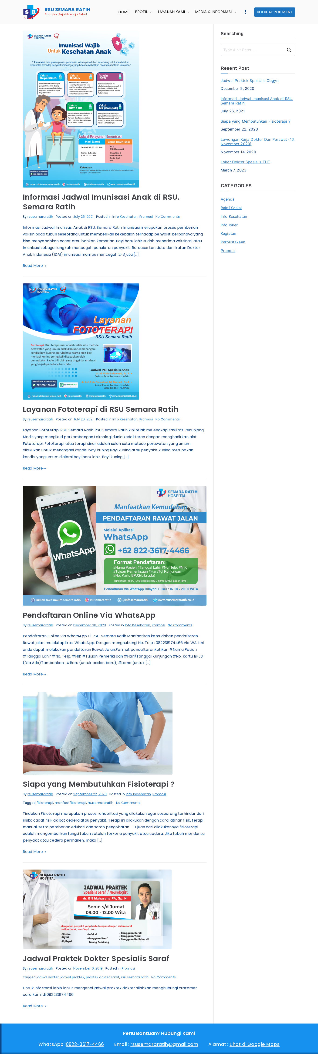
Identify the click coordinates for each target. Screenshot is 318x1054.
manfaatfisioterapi (70, 802)
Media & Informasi (213, 12)
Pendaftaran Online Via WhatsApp (89, 615)
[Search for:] (258, 50)
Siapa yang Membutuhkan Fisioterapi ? (99, 784)
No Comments (168, 216)
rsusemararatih (40, 216)
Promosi (146, 216)
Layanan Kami (171, 12)
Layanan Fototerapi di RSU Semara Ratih (100, 409)
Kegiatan (228, 233)
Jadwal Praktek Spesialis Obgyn (249, 80)
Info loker (229, 225)
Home (123, 12)
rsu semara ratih (135, 977)
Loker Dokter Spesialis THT (245, 162)
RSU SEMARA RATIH (67, 9)
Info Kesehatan (125, 216)
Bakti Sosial (231, 207)
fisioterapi (45, 802)
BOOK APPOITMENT (275, 12)
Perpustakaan (233, 242)
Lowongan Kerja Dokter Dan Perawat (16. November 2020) (257, 141)
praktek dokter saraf (102, 977)
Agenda (227, 199)
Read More (33, 265)
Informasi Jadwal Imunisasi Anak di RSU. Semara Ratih (101, 202)
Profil (141, 12)
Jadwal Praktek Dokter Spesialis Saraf (96, 958)
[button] (150, 12)
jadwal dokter (48, 977)
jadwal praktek (72, 977)
